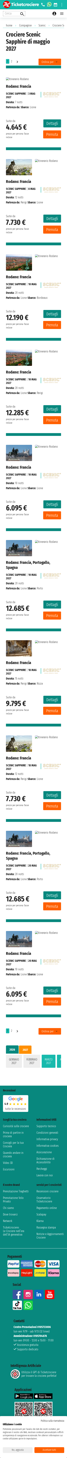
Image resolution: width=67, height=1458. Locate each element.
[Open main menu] (62, 13)
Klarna (40, 1221)
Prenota (52, 134)
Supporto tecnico (46, 1126)
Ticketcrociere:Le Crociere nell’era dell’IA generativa (13, 1231)
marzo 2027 (48, 1061)
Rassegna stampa (46, 1227)
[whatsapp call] (49, 4)
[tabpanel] (33, 1062)
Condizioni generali (47, 1132)
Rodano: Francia (18, 86)
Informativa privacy (47, 1139)
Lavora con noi (44, 1175)
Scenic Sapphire (16, 93)
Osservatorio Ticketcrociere (44, 1199)
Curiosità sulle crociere (16, 1126)
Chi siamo (8, 1208)
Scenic (42, 25)
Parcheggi (41, 1169)
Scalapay (41, 1214)
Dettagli (52, 123)
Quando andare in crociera (13, 1154)
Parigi (24, 202)
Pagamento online (46, 1208)
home (9, 25)
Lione (24, 298)
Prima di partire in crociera (13, 1134)
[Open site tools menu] (62, 4)
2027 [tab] (25, 1050)
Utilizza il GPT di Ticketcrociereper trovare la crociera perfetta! (38, 1374)
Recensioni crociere (47, 1191)
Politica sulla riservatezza (52, 1420)
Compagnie (25, 25)
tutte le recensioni (15, 1109)
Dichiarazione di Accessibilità (45, 1160)
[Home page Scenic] (52, 93)
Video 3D (8, 1163)
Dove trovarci (10, 1214)
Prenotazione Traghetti (16, 1191)
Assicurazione (44, 1152)
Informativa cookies (47, 1145)
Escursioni (9, 1169)
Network (7, 1221)
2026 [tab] (12, 1049)
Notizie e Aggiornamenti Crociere (50, 1235)
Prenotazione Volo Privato (13, 1199)
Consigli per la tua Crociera (13, 1144)
